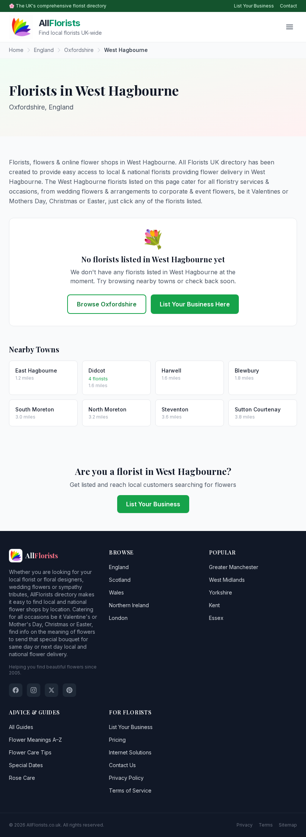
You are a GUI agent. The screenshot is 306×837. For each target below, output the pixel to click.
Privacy (245, 825)
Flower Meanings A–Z (35, 739)
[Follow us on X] (51, 690)
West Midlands (227, 580)
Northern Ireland (129, 605)
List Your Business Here (195, 304)
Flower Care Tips (30, 752)
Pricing (117, 739)
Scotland (120, 580)
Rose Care (22, 778)
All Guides (21, 727)
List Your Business (254, 6)
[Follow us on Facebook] (15, 690)
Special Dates (26, 765)
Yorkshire (220, 592)
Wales (116, 592)
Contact (288, 6)
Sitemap (288, 825)
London (118, 618)
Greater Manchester (233, 567)
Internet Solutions (130, 752)
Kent (214, 605)
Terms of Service (130, 790)
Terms (266, 825)
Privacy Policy (126, 778)
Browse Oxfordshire (107, 304)
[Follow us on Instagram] (33, 690)
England (119, 567)
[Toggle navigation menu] (289, 26)
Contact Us (122, 765)
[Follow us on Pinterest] (69, 690)
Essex (216, 618)
